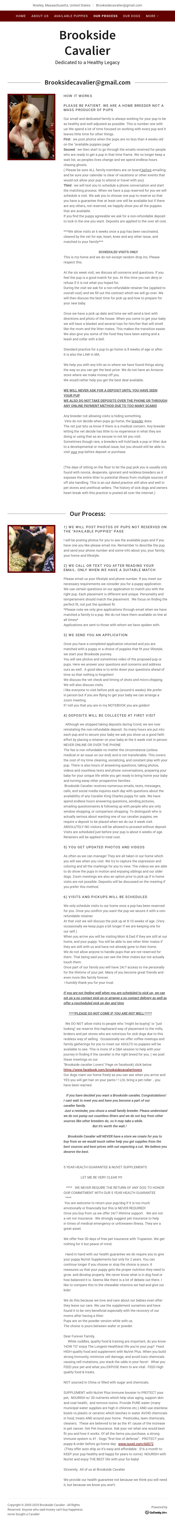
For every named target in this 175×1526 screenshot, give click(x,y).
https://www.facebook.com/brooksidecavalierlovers (103, 1070)
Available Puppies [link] (71, 16)
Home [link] (21, 16)
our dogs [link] (131, 16)
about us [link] (40, 16)
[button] (152, 16)
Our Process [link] (105, 16)
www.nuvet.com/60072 (135, 1444)
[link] (87, 54)
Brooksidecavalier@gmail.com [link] (119, 5)
